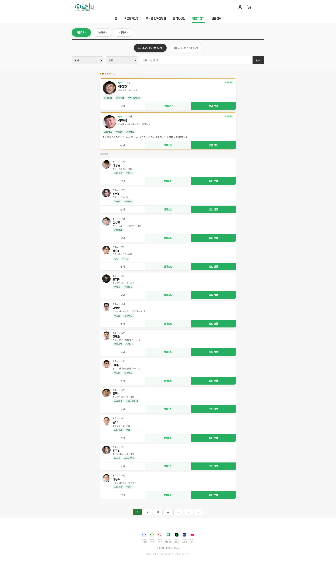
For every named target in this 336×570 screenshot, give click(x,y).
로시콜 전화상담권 (156, 18)
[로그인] (240, 7)
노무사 (102, 32)
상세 (122, 105)
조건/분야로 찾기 (152, 47)
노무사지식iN (152, 540)
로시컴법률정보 (168, 540)
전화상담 (168, 105)
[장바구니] (249, 7)
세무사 (123, 32)
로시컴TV (192, 540)
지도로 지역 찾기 (188, 47)
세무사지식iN (159, 540)
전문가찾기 (198, 18)
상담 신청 (213, 105)
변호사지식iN (144, 540)
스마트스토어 (184, 540)
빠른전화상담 (131, 18)
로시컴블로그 (176, 540)
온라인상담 (179, 18)
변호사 (81, 32)
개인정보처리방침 (172, 548)
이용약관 (160, 548)
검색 (258, 60)
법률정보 (216, 18)
